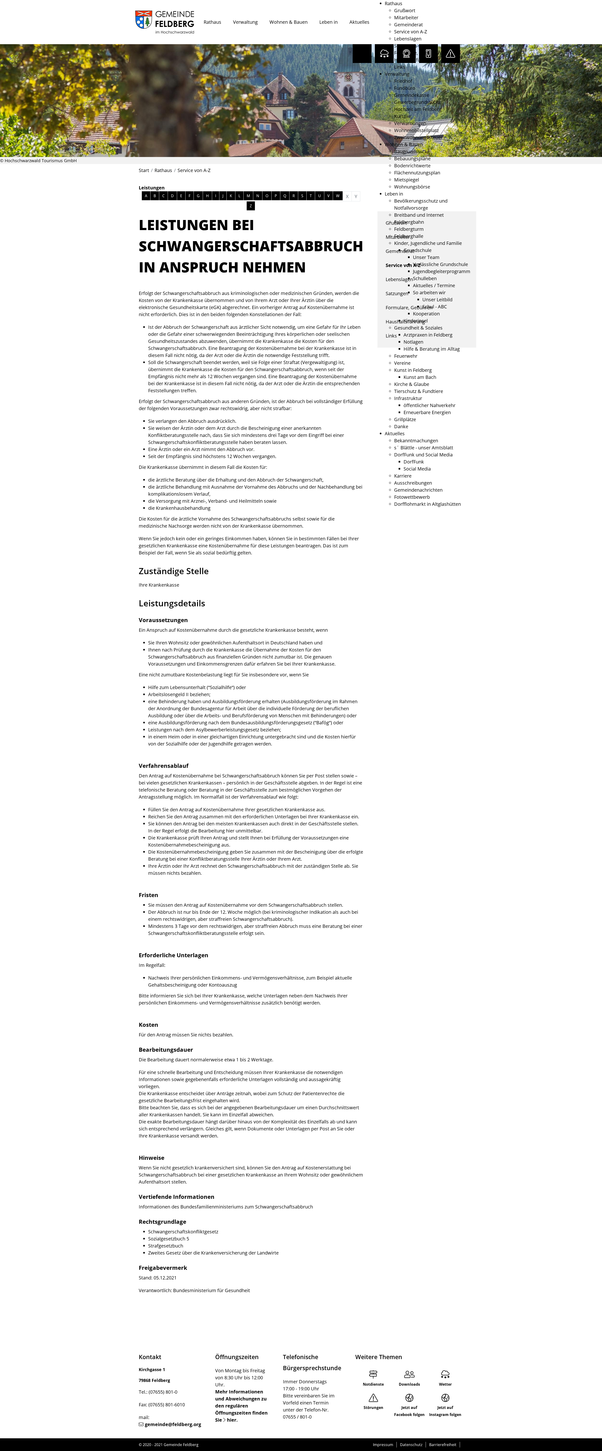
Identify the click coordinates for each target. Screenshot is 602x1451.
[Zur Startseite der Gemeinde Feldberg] (164, 22)
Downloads (409, 1384)
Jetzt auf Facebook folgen (409, 1411)
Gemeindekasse (411, 95)
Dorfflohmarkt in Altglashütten (427, 504)
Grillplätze (405, 419)
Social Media (417, 469)
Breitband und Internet (419, 215)
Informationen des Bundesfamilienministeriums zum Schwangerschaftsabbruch (226, 1207)
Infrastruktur (408, 398)
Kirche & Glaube (411, 384)
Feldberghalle (408, 236)
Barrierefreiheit (442, 1444)
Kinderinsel (416, 321)
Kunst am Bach (420, 377)
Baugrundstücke (412, 151)
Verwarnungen (410, 123)
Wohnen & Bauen (288, 22)
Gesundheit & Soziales (418, 328)
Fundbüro (404, 88)
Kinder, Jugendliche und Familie (428, 243)
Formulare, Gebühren (417, 53)
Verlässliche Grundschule (440, 264)
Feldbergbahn (409, 222)
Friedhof (403, 81)
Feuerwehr (405, 356)
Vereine (402, 363)
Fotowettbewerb (412, 497)
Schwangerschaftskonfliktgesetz (183, 1231)
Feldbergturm (409, 229)
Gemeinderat (408, 24)
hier (231, 1420)
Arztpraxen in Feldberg (428, 335)
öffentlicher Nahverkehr (429, 405)
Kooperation (426, 313)
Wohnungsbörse (412, 187)
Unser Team (426, 257)
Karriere (403, 476)
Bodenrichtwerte (412, 165)
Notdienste (373, 1384)
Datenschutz (411, 1444)
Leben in (328, 22)
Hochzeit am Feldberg (417, 109)
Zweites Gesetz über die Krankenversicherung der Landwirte (213, 1253)
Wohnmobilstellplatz (416, 130)
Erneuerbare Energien (427, 412)
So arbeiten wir (429, 292)
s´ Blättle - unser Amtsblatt (423, 447)
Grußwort (404, 10)
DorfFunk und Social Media (423, 454)
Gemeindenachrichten (418, 490)
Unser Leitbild (437, 299)
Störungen (373, 1407)
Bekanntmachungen (416, 440)
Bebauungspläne (412, 158)
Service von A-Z (410, 31)
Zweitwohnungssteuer (418, 137)
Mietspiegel (406, 179)
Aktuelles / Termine (434, 285)
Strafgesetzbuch (165, 1246)
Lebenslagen (407, 38)
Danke (401, 426)
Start (144, 170)
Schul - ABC (434, 306)
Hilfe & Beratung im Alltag (432, 349)
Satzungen (405, 46)
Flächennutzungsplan (417, 172)
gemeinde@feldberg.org (173, 1424)
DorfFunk (414, 462)
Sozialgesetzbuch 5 (168, 1238)
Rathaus (212, 22)
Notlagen (413, 342)
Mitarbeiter (406, 17)
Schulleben (425, 278)
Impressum (383, 1444)
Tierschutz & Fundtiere (418, 391)
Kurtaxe (402, 116)
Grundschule (418, 250)
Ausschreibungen (413, 483)
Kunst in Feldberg (413, 370)
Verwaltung (245, 22)
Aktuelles (359, 22)
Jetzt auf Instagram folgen (445, 1411)
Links (399, 67)
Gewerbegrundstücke (417, 102)
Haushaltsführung (413, 60)
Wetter (445, 1384)
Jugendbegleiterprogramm (441, 271)
